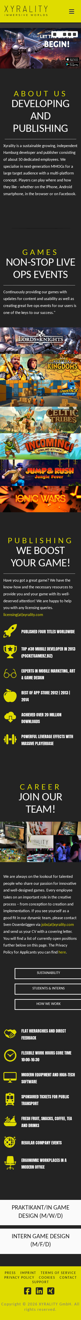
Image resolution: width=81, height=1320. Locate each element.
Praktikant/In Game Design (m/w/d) (41, 1212)
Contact (68, 1278)
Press (10, 1273)
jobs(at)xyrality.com (57, 925)
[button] (74, 11)
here (62, 952)
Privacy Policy (19, 1278)
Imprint (28, 1273)
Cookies (47, 1278)
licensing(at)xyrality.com (23, 615)
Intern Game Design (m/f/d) (41, 1241)
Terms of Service (58, 1273)
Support (40, 1282)
